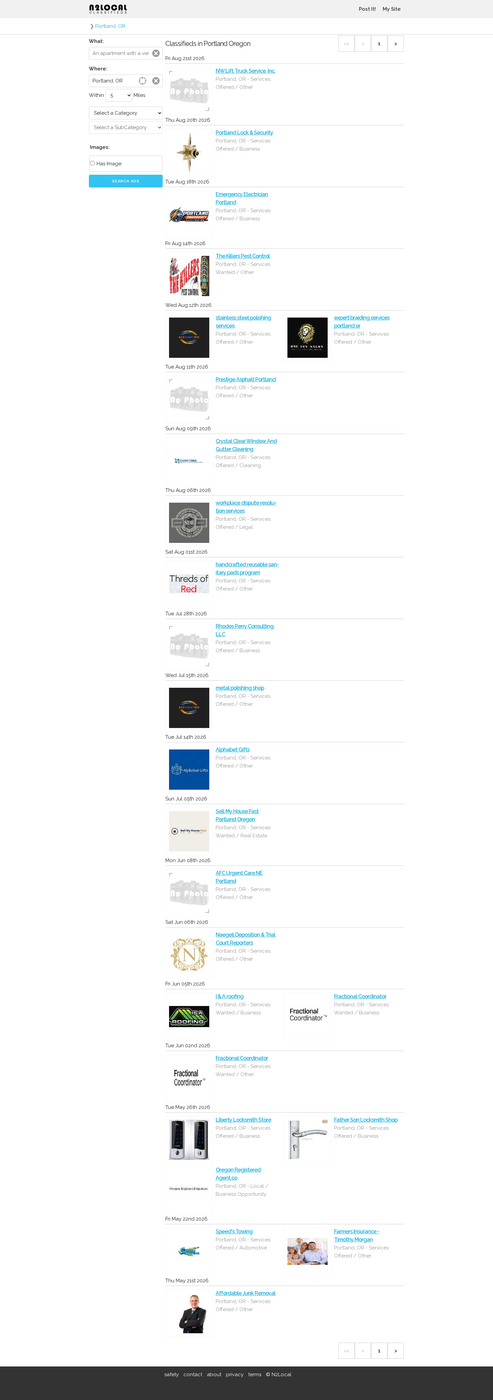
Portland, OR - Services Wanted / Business (243, 1009)
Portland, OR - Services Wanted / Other (243, 268)
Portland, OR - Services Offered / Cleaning (243, 461)
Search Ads (126, 181)
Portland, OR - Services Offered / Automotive (243, 1244)
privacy (234, 1374)
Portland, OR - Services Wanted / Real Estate (243, 832)
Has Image (108, 164)
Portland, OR (110, 26)
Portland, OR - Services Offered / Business (243, 145)
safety (171, 1374)
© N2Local (278, 1374)
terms (254, 1374)
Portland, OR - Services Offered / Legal (243, 523)
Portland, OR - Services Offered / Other (243, 83)
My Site (392, 9)
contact (192, 1374)
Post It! (367, 9)
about (214, 1374)
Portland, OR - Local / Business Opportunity (242, 1190)
